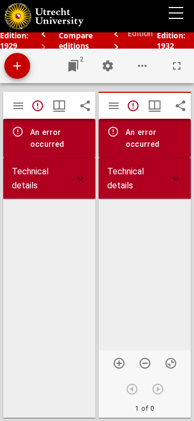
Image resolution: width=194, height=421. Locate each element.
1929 (8, 45)
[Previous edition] (117, 33)
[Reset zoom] (171, 363)
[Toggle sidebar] (18, 106)
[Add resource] (17, 66)
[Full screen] (177, 66)
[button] (49, 178)
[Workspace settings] (108, 66)
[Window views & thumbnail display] (59, 106)
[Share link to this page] (85, 106)
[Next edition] (116, 46)
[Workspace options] (142, 66)
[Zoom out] (145, 363)
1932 (165, 45)
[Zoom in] (119, 363)
